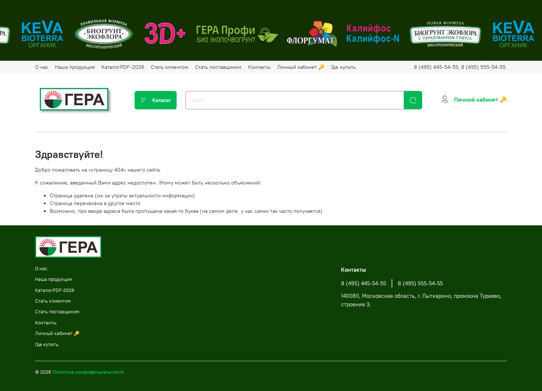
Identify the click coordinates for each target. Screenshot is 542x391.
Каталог (161, 100)
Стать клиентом (169, 67)
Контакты (259, 67)
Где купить (343, 67)
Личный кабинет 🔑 (300, 67)
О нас (41, 67)
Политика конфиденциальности (88, 372)
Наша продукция (75, 67)
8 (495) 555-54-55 (420, 283)
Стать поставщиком (218, 67)
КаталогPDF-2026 (122, 67)
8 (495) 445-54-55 (363, 283)
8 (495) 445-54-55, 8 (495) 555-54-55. (460, 67)
